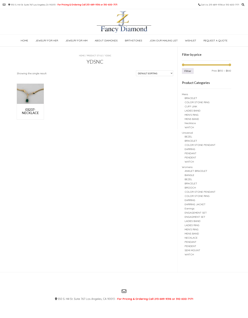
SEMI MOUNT (192, 250)
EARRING (190, 149)
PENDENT (190, 157)
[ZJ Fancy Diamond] (124, 22)
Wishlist (190, 40)
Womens (187, 167)
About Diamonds (106, 40)
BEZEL (188, 136)
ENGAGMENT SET (195, 216)
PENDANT (190, 153)
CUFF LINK (191, 106)
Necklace (190, 123)
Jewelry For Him (76, 40)
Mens (185, 94)
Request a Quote (215, 40)
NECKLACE (191, 237)
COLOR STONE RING (197, 102)
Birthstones (133, 40)
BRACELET (191, 98)
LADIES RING (192, 225)
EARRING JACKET (195, 204)
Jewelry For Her (46, 40)
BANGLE (189, 175)
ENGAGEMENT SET (196, 212)
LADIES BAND (192, 110)
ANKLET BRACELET (196, 171)
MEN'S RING (191, 114)
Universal (187, 132)
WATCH (189, 127)
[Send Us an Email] (4, 4)
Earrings (189, 208)
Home (24, 40)
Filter (187, 70)
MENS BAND (192, 119)
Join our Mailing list (163, 40)
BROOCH (190, 187)
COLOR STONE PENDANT (200, 145)
